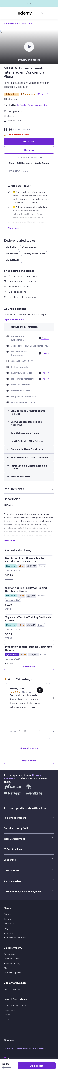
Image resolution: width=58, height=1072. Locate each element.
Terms (7, 1019)
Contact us (9, 923)
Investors (8, 933)
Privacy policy (10, 1010)
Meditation (26, 23)
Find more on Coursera (15, 937)
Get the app (9, 954)
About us (8, 914)
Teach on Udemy (12, 958)
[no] (25, 731)
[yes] (19, 731)
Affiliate (7, 968)
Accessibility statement (15, 1005)
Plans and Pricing (12, 963)
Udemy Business (12, 989)
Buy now (29, 149)
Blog (6, 928)
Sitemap (8, 1014)
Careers (7, 919)
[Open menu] (6, 13)
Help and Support (12, 972)
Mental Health (11, 23)
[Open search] (42, 13)
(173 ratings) (42, 94)
